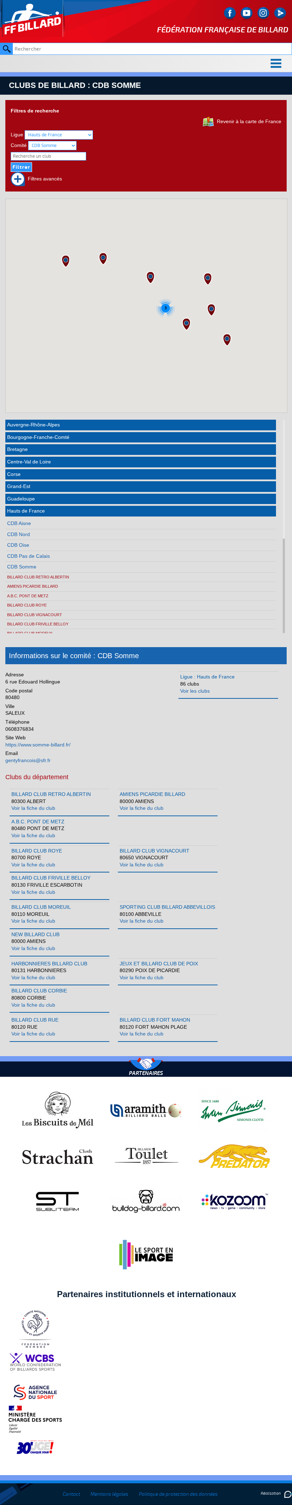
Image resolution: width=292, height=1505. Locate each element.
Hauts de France (26, 511)
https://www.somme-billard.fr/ (38, 745)
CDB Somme (21, 567)
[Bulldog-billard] (146, 1201)
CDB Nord (18, 534)
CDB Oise (18, 545)
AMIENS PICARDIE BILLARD (32, 586)
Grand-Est (18, 486)
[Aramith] (146, 1110)
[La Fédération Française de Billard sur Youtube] (246, 13)
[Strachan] (57, 1155)
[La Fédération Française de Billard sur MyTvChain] (280, 13)
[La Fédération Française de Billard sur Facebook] (230, 13)
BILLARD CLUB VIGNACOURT (34, 615)
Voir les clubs (195, 691)
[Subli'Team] (57, 1201)
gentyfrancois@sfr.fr (28, 760)
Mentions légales (109, 1494)
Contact (71, 1494)
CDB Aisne (19, 523)
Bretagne (17, 449)
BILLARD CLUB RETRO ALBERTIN (38, 577)
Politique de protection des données (178, 1494)
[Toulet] (146, 1155)
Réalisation (271, 1493)
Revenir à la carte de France (247, 121)
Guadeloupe (21, 499)
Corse (14, 474)
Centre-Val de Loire (29, 462)
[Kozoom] (234, 1201)
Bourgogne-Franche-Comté (38, 437)
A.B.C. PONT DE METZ (27, 596)
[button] (207, 279)
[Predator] (234, 1155)
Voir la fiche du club (33, 808)
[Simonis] (234, 1110)
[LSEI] (146, 1254)
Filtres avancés (43, 179)
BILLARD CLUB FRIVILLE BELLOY (37, 624)
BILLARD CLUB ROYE (27, 605)
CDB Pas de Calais (28, 556)
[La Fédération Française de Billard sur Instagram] (263, 13)
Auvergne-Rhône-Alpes (33, 425)
